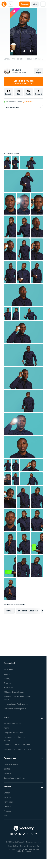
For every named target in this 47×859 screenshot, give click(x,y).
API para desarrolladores (14, 825)
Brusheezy (8, 802)
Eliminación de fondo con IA (16, 837)
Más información (12, 108)
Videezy (7, 811)
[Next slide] (37, 744)
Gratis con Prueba (24, 81)
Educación (8, 820)
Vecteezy (7, 807)
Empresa (7, 816)
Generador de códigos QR (15, 841)
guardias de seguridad (28, 744)
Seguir (38, 72)
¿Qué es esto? (28, 102)
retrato (9, 744)
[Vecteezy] (4, 4)
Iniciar (35, 4)
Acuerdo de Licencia (12, 856)
